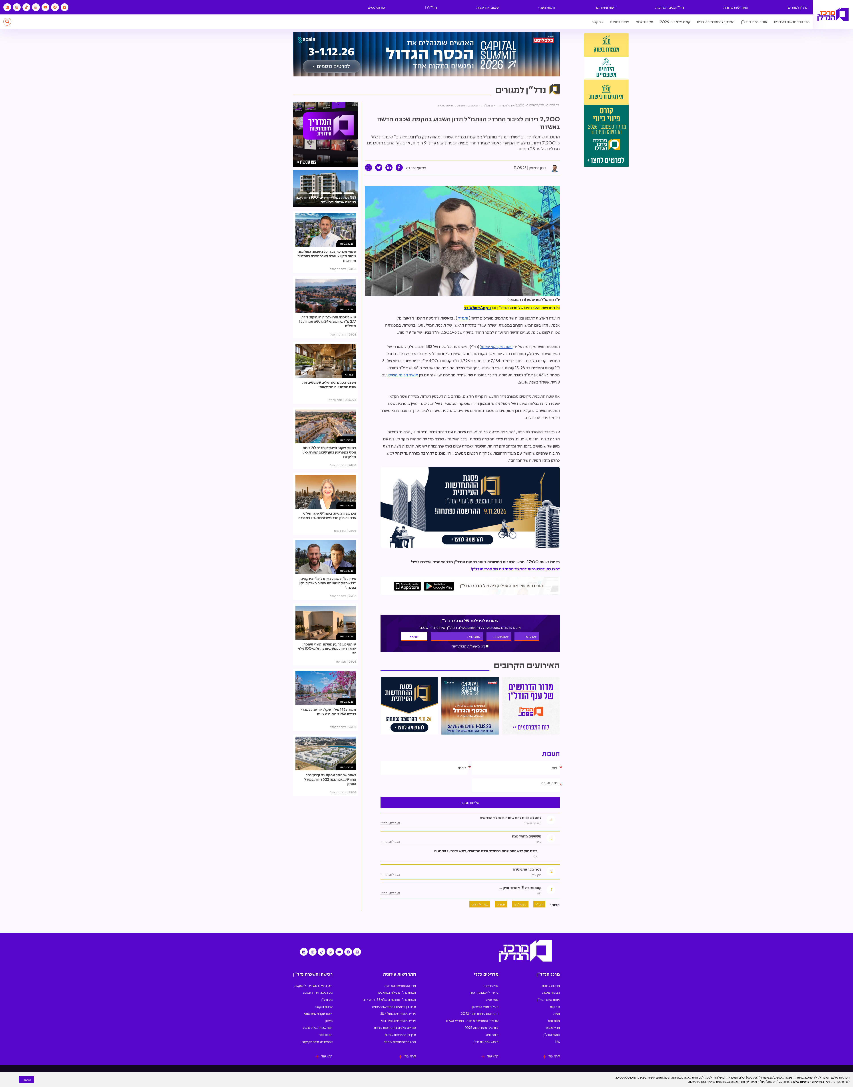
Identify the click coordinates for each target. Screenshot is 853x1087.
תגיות (556, 1013)
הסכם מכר (326, 1034)
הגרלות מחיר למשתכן (485, 1006)
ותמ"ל (463, 318)
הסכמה (27, 1079)
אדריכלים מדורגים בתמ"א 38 (398, 1013)
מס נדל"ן (327, 999)
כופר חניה (492, 999)
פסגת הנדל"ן (552, 1034)
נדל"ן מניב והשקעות (669, 7)
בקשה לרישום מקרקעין (484, 992)
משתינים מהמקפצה (526, 836)
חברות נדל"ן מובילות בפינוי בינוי (397, 992)
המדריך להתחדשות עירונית (715, 21)
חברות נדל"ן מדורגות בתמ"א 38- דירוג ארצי (389, 999)
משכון (329, 1020)
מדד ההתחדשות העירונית (792, 21)
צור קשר (597, 21)
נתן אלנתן (520, 904)
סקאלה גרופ (644, 21)
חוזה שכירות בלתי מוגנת (318, 1027)
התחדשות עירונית (735, 7)
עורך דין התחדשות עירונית (400, 1034)
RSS (557, 1041)
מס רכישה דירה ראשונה (318, 992)
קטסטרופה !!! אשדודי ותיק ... (520, 887)
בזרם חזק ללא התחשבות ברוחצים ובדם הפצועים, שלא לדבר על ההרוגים (486, 850)
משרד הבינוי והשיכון (402, 375)
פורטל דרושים (619, 21)
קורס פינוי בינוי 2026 (675, 21)
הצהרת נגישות (551, 992)
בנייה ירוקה (491, 985)
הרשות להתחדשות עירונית (400, 1041)
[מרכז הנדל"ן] (833, 14)
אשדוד (501, 904)
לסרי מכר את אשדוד (526, 869)
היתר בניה (492, 1034)
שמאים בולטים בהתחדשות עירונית (395, 1027)
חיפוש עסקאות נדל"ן (485, 1041)
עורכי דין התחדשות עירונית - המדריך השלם (472, 1020)
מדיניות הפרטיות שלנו (807, 1081)
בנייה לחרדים (480, 904)
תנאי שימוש (553, 1027)
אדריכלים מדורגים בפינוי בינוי (398, 1020)
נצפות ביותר (346, 243)
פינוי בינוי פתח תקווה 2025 (481, 1027)
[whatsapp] (368, 167)
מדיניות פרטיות (551, 985)
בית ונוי (349, 374)
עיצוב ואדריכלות (487, 7)
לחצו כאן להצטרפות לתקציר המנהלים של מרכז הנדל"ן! (515, 568)
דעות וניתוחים (606, 7)
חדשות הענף (547, 7)
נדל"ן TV (431, 7)
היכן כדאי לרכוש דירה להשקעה (313, 985)
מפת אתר (554, 1020)
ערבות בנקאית (324, 1006)
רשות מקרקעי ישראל (496, 346)
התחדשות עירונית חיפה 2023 (479, 1013)
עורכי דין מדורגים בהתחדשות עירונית (394, 1006)
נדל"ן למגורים (797, 7)
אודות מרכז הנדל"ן (754, 21)
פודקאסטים (376, 7)
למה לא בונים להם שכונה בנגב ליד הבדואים (510, 817)
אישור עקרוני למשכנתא (318, 1013)
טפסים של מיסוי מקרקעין (317, 1041)
